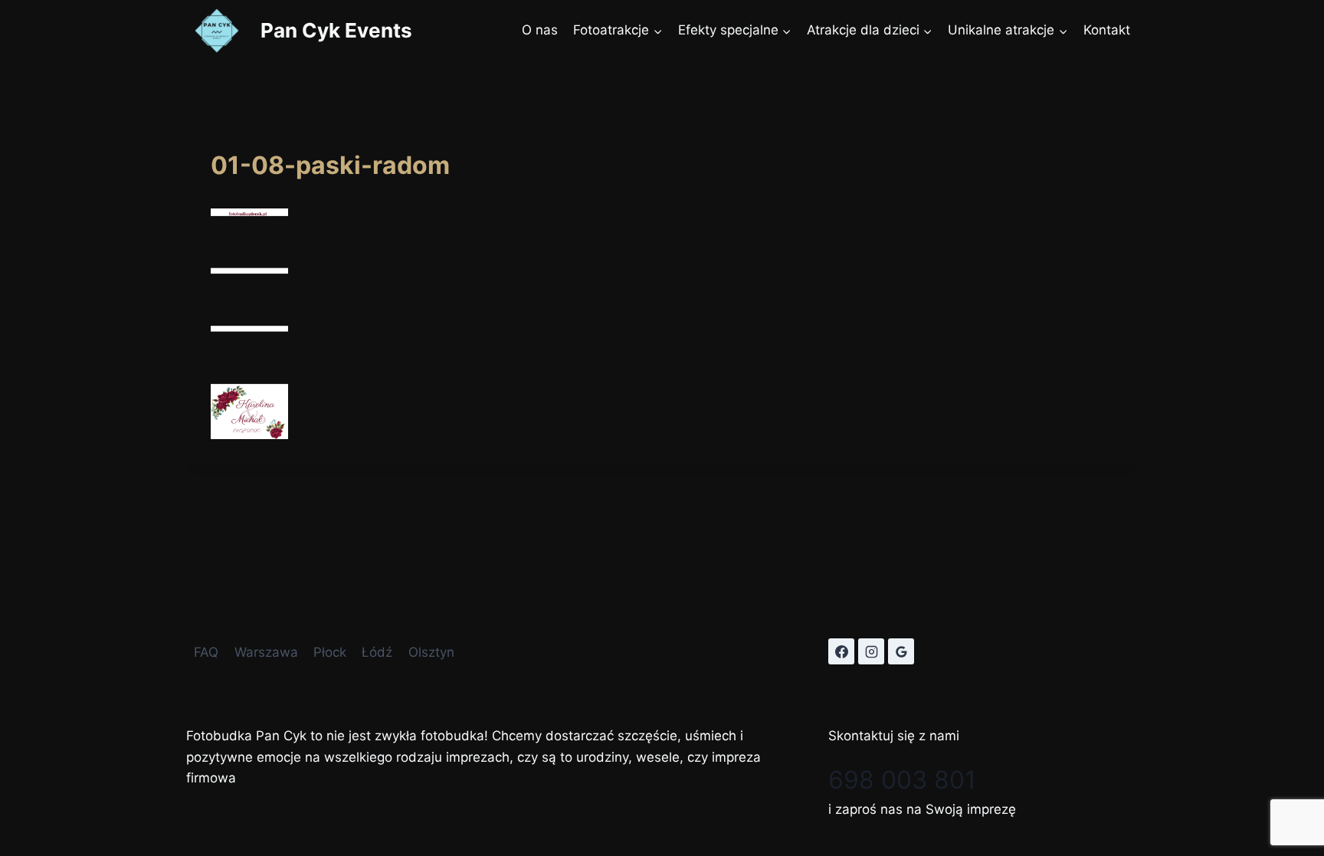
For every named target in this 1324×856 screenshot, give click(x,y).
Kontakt (1106, 30)
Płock (329, 652)
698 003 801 (902, 780)
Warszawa (266, 652)
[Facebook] (841, 651)
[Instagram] (871, 651)
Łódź (377, 652)
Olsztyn (431, 652)
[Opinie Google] (901, 651)
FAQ (206, 652)
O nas (540, 30)
